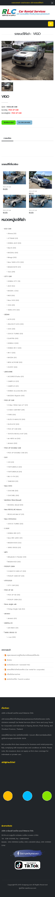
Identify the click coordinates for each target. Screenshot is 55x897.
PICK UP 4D (8, 590)
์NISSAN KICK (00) (14, 562)
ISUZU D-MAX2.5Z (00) (16, 419)
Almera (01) (12, 233)
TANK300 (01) (13, 481)
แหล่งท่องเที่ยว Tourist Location (18, 679)
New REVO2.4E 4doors (13, 509)
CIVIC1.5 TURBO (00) (15, 524)
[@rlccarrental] (27, 865)
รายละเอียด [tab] (7, 138)
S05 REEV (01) (13, 628)
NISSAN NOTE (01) (14, 267)
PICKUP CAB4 (9, 566)
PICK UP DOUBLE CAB (12, 448)
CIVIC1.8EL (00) (13, 495)
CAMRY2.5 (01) (13, 386)
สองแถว (7, 613)
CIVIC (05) (11, 329)
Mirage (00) (12, 257)
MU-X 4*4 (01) (13, 476)
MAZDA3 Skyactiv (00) (16, 395)
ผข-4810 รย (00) (14, 438)
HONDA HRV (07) (14, 533)
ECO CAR (7, 229)
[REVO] (40, 180)
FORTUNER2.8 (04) (15, 472)
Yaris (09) (11, 272)
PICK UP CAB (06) (14, 429)
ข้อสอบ (9, 660)
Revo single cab (10, 604)
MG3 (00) (11, 295)
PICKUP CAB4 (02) (15, 599)
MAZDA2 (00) (13, 252)
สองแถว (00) (12, 443)
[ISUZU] (14, 177)
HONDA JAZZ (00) (14, 243)
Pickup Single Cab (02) (16, 609)
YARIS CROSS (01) (14, 547)
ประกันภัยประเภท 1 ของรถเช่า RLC (18, 665)
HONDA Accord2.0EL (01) (17, 391)
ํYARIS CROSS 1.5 (10, 632)
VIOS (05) (11, 305)
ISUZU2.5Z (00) (13, 424)
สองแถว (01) (12, 618)
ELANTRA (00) (13, 338)
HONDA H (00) (13, 343)
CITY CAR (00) (13, 585)
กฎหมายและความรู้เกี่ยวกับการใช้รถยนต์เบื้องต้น (22, 655)
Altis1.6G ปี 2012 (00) (16, 324)
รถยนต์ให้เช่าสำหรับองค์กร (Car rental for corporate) (25, 669)
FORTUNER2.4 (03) (15, 467)
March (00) (12, 248)
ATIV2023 (8, 580)
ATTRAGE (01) (13, 238)
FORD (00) (12, 414)
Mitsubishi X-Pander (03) (17, 557)
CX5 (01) (11, 462)
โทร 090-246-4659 (24, 122)
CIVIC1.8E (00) (13, 491)
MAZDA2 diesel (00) (15, 505)
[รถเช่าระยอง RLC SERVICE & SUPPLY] (27, 853)
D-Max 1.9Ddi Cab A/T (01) (18, 405)
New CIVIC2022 (10, 519)
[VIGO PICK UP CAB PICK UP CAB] (26, 12)
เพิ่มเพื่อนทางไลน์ (9, 122)
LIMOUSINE (8, 372)
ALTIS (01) (11, 319)
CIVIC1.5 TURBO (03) (15, 333)
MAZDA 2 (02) (13, 291)
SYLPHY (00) (12, 367)
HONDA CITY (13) (14, 281)
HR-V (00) (11, 353)
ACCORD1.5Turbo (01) (16, 376)
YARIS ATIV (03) (14, 310)
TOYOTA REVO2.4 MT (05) (17, 434)
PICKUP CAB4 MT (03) (16, 576)
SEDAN (6, 314)
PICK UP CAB (9, 400)
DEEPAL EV (8, 623)
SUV (6, 457)
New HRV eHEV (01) (15, 538)
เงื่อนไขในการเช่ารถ (13, 674)
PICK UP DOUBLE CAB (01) (18, 453)
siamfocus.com (30, 888)
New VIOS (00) (13, 300)
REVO (31, 193)
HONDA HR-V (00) (14, 348)
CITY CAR (8, 276)
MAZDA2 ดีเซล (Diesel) (12, 500)
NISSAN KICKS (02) (14, 543)
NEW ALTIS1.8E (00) (15, 362)
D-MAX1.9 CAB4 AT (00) (17, 571)
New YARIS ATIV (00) (16, 262)
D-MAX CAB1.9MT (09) (16, 410)
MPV (6, 552)
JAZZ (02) (11, 286)
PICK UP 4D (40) (14, 595)
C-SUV (6, 528)
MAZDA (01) (12, 357)
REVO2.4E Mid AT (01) (16, 514)
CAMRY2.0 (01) (13, 381)
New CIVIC (8, 486)
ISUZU (5, 189)
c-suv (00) (12, 637)
